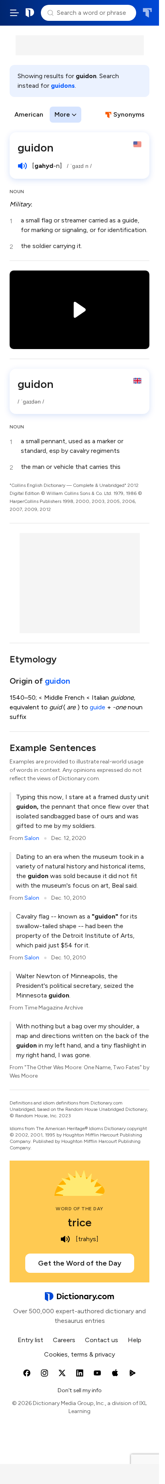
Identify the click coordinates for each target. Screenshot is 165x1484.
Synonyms (129, 114)
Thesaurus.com (147, 13)
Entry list (30, 1340)
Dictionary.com (30, 13)
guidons (63, 85)
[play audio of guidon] (22, 166)
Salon (31, 838)
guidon (57, 681)
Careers (64, 1340)
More (62, 114)
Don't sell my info (80, 1390)
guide (97, 707)
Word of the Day (79, 1208)
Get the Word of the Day (79, 1263)
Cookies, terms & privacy (79, 1354)
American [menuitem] (28, 114)
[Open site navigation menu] (14, 13)
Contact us (101, 1340)
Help (134, 1340)
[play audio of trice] (65, 1239)
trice (80, 1222)
